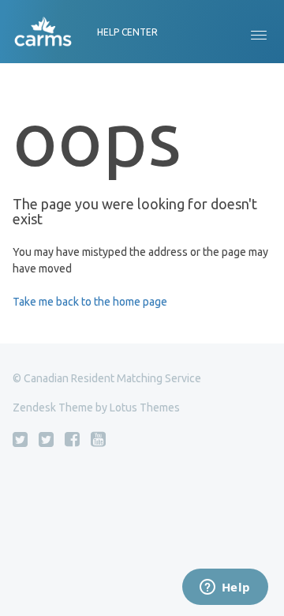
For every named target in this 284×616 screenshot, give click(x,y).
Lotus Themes (145, 407)
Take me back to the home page (90, 301)
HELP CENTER (127, 32)
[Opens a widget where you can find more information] (224, 588)
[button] (258, 32)
